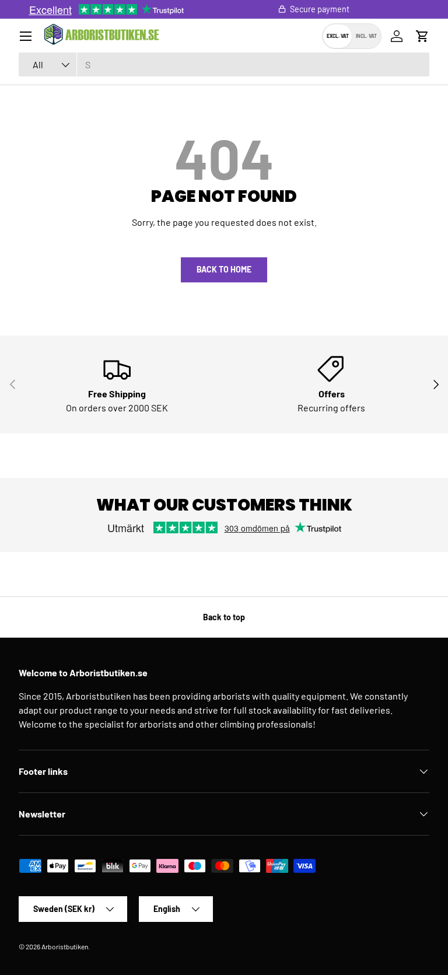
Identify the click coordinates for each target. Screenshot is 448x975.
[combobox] (224, 64)
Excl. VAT (338, 36)
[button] (422, 36)
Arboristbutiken (64, 946)
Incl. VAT (366, 36)
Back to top (224, 617)
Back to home (224, 269)
